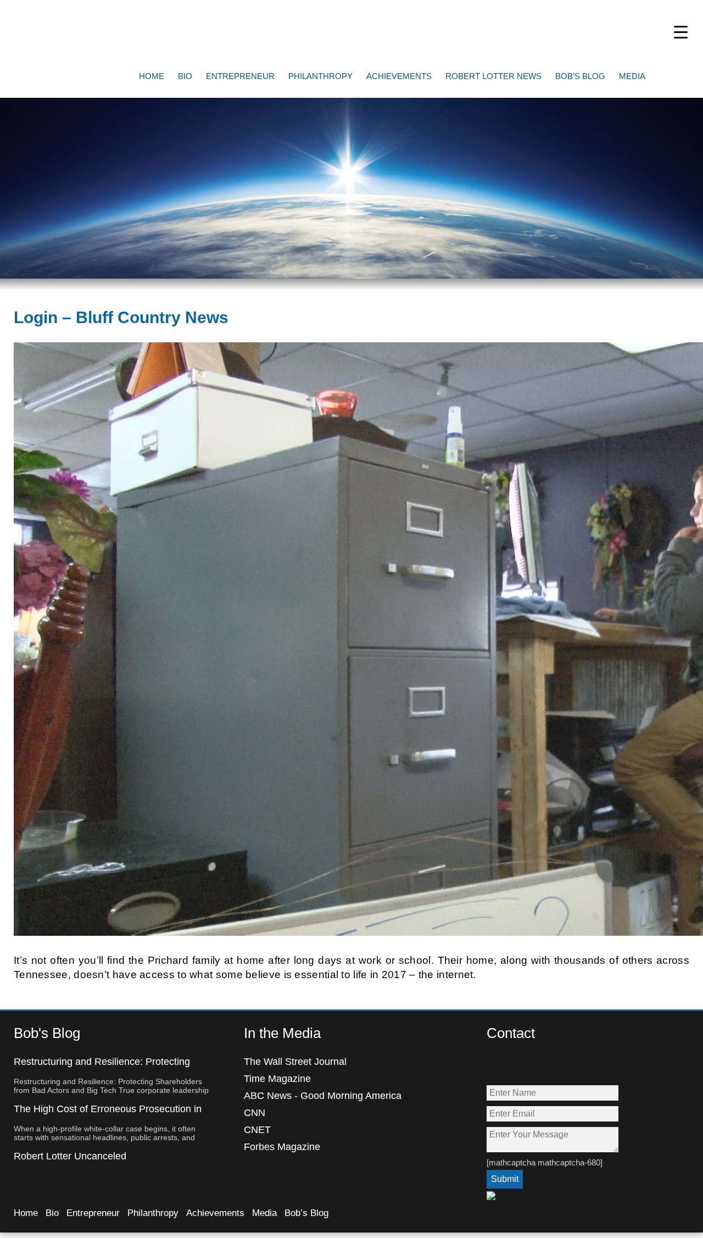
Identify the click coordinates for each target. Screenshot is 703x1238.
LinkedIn (566, 1065)
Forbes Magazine (282, 1146)
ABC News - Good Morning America (322, 1095)
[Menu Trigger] (681, 31)
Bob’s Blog (580, 76)
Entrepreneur (240, 76)
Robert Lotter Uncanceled (70, 1156)
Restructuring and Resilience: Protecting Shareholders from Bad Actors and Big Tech (109, 1067)
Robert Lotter (93, 30)
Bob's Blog (47, 1033)
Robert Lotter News (493, 76)
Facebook (496, 1065)
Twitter (519, 1065)
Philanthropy (320, 76)
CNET (257, 1129)
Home (151, 76)
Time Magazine (277, 1078)
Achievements (399, 76)
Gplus (543, 1065)
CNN (254, 1112)
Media (632, 76)
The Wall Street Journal (295, 1061)
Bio (185, 76)
